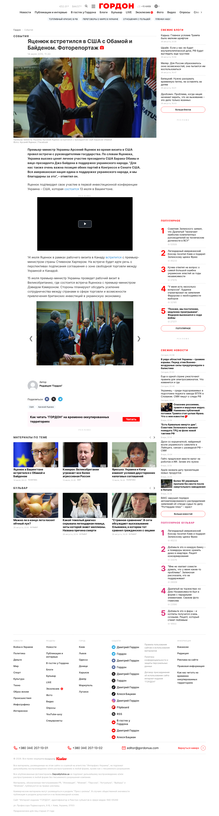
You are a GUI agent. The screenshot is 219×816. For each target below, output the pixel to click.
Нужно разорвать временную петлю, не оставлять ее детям (181, 81)
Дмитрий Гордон (128, 647)
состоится (71, 189)
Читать (131, 419)
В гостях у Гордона (83, 12)
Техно (16, 685)
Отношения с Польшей (136, 19)
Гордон (17, 30)
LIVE (129, 12)
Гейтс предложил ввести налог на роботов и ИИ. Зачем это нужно (180, 460)
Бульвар (116, 12)
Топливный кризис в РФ (63, 19)
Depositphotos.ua (60, 774)
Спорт (17, 672)
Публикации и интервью (51, 12)
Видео (171, 12)
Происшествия (22, 698)
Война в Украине (23, 646)
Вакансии (183, 646)
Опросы (185, 12)
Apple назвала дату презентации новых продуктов (180, 471)
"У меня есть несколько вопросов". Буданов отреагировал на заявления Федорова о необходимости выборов (184, 292)
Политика (32, 480)
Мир (79, 480)
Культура (18, 678)
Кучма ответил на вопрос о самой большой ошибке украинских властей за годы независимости (184, 272)
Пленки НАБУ (162, 19)
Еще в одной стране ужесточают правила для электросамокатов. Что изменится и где (182, 379)
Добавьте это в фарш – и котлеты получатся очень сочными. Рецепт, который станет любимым (183, 615)
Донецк (83, 666)
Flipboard (123, 707)
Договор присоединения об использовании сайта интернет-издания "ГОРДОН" (157, 677)
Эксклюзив (143, 12)
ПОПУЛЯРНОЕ (171, 220)
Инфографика (21, 704)
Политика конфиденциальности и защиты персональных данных (156, 661)
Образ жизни (21, 691)
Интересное (20, 710)
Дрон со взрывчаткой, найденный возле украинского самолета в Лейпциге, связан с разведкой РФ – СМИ (182, 446)
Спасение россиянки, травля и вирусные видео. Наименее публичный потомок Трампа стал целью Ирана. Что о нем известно (183, 410)
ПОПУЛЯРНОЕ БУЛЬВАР (178, 522)
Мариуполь (86, 685)
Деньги (17, 659)
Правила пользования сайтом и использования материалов (157, 647)
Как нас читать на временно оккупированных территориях (187, 677)
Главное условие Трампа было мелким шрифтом (180, 37)
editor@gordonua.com (143, 748)
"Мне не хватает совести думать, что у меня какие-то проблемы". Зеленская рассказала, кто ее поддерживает (184, 572)
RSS (119, 714)
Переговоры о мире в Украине (100, 19)
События (28, 30)
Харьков (84, 672)
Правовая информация (190, 666)
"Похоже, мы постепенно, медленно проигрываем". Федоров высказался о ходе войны (185, 313)
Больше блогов (183, 109)
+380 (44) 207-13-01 (33, 748)
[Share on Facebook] (47, 399)
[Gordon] (116, 6)
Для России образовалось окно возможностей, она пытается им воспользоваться (183, 66)
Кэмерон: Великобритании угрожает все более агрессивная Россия (81, 473)
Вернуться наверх (188, 747)
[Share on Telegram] (60, 399)
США (31, 407)
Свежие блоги (172, 29)
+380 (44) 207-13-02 (87, 748)
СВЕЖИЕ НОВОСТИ (174, 350)
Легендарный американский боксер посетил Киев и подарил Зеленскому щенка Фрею (186, 253)
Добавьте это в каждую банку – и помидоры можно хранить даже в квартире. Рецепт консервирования (186, 551)
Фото (160, 12)
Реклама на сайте (187, 659)
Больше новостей (183, 514)
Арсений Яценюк (46, 407)
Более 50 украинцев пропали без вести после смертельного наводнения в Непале (183, 485)
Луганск (83, 691)
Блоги (104, 12)
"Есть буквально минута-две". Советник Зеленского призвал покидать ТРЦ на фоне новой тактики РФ (179, 429)
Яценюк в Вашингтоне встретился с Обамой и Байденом (29, 473)
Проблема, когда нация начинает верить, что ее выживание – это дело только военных (183, 97)
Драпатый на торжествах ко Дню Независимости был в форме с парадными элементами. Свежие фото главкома (184, 594)
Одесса (83, 659)
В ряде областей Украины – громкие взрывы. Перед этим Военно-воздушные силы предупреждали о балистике (183, 364)
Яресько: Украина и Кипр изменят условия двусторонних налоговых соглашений (133, 473)
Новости (25, 12)
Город (82, 641)
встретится (114, 257)
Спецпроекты (54, 720)
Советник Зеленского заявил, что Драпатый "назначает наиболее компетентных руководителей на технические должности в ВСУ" (186, 234)
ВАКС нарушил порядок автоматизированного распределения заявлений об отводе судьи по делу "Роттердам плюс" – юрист (183, 502)
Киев (82, 646)
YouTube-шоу (54, 714)
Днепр (82, 678)
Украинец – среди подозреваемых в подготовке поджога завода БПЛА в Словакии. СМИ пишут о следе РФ (182, 393)
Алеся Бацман (126, 694)
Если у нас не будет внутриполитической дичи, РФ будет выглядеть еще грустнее (182, 50)
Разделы (50, 641)
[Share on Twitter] (53, 399)
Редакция (183, 653)
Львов (82, 653)
